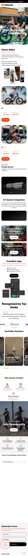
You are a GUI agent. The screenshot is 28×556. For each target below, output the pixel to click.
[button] (19, 5)
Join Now (14, 429)
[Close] (9, 539)
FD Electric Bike (5, 554)
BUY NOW (5, 119)
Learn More (14, 237)
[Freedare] (7, 5)
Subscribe (14, 544)
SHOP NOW (14, 37)
